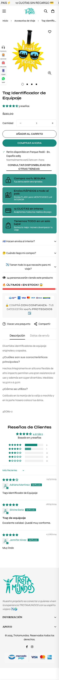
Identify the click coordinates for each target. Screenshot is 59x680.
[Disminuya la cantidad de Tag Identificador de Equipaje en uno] (20, 123)
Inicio (5, 20)
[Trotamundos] (29, 11)
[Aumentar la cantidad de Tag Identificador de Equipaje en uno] (52, 123)
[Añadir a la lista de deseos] (49, 32)
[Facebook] (27, 646)
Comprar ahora (29, 143)
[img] (10, 479)
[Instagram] (32, 646)
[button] (53, 11)
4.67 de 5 (38, 434)
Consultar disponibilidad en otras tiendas (29, 167)
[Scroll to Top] (53, 662)
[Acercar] (49, 73)
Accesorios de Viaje (24, 20)
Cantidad (7, 123)
